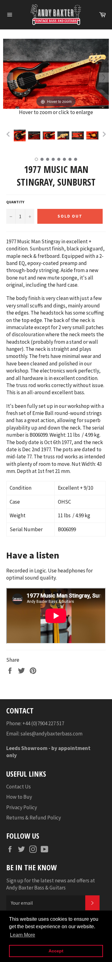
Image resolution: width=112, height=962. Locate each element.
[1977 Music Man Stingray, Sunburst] (20, 135)
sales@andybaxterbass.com (51, 733)
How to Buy (19, 796)
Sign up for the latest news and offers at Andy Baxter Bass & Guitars (50, 884)
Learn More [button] (22, 935)
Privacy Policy (21, 807)
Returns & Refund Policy (33, 817)
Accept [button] (56, 950)
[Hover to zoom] (56, 73)
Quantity (15, 202)
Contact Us (18, 786)
